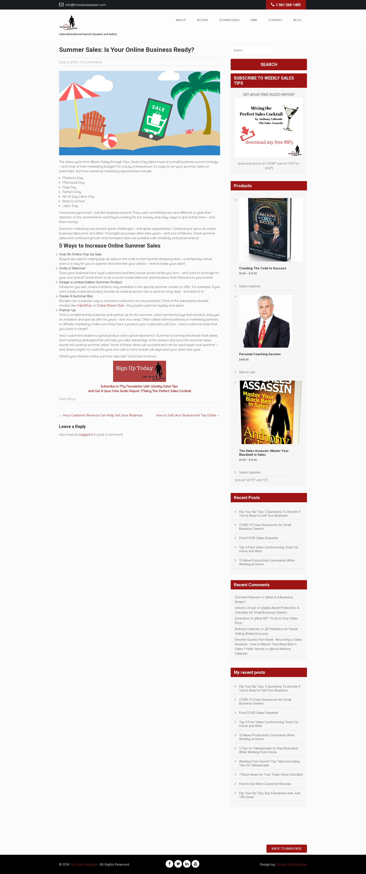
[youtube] (195, 864)
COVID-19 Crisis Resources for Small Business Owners (265, 527)
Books (202, 20)
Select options (249, 286)
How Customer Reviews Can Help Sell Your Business (100, 415)
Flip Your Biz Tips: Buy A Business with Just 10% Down (269, 795)
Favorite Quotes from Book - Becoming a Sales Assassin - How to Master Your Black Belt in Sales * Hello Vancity (268, 644)
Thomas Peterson (248, 597)
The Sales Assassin (84, 864)
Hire (254, 20)
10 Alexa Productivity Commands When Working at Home (267, 562)
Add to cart (247, 372)
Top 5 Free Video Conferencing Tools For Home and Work (268, 549)
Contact (275, 20)
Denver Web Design (291, 864)
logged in (86, 434)
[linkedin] (187, 864)
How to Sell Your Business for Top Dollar (188, 415)
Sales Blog (67, 399)
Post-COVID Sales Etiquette (258, 538)
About (181, 20)
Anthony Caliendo (247, 629)
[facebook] (169, 864)
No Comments (91, 62)
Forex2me (242, 618)
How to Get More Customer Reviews (265, 784)
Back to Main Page (287, 849)
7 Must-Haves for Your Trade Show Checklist (271, 774)
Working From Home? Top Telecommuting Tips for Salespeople (269, 763)
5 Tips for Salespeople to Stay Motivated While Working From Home (268, 750)
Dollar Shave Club (110, 305)
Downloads (229, 20)
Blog (297, 20)
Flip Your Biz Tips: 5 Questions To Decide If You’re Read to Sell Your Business (269, 514)
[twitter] (178, 864)
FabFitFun (84, 305)
